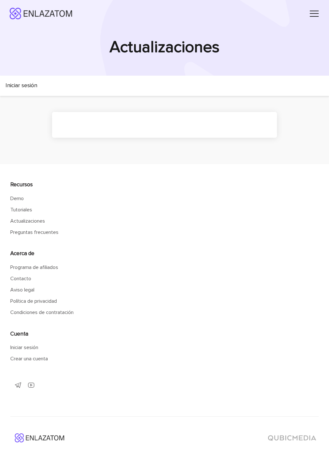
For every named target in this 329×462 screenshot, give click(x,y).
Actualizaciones (27, 221)
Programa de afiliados (34, 267)
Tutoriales (21, 209)
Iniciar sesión (24, 347)
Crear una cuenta (29, 358)
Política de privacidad (33, 301)
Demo (17, 198)
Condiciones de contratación (42, 312)
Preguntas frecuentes (34, 232)
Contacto (20, 278)
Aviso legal (22, 289)
